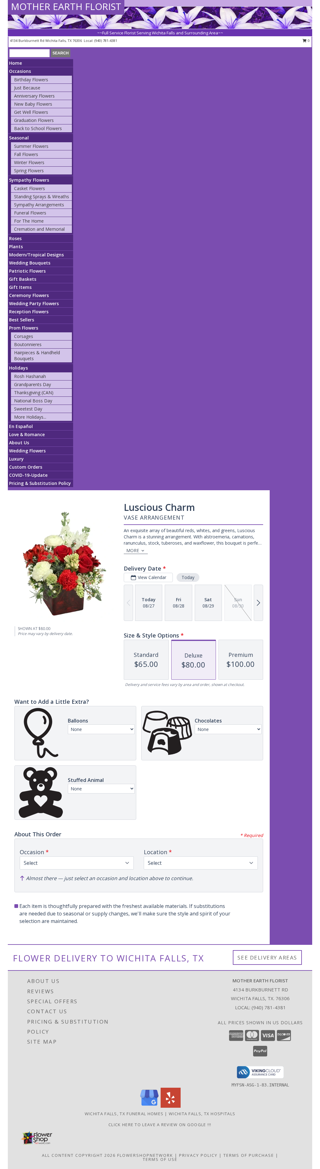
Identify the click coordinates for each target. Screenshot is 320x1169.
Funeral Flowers (30, 213)
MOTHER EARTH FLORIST (66, 6)
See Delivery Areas (267, 957)
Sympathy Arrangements (39, 205)
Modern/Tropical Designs (36, 255)
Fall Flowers (26, 154)
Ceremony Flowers (29, 295)
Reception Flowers (28, 312)
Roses (15, 238)
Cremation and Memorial (39, 229)
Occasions (20, 71)
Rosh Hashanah (30, 376)
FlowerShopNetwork (145, 1155)
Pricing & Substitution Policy (40, 483)
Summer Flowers (31, 146)
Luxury (16, 459)
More (132, 550)
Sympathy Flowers (29, 180)
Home (15, 63)
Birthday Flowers (31, 80)
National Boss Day (33, 401)
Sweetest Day (28, 409)
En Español (21, 426)
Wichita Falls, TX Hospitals (202, 1113)
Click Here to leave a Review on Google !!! (160, 1124)
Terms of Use (160, 1159)
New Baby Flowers (33, 104)
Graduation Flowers (34, 120)
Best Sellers (21, 320)
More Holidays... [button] (30, 417)
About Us (19, 443)
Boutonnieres (28, 344)
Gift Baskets (22, 279)
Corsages (23, 336)
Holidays (18, 368)
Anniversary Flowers (34, 96)
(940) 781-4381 (105, 40)
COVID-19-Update (28, 475)
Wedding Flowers (27, 451)
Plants (16, 246)
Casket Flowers (29, 188)
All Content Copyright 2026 (79, 1155)
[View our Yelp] (171, 1106)
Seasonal (19, 138)
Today (188, 577)
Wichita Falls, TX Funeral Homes (124, 1113)
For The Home (29, 221)
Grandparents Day (32, 384)
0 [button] (308, 40)
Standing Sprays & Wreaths (41, 196)
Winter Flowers (29, 162)
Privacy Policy (198, 1155)
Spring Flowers (29, 171)
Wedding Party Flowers (34, 303)
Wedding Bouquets (29, 263)
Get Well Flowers (31, 112)
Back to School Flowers (38, 128)
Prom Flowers (23, 328)
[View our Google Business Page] (149, 1106)
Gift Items (20, 287)
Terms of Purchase (248, 1155)
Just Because (27, 88)
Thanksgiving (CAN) (33, 393)
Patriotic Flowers (27, 271)
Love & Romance (27, 434)
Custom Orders (25, 467)
